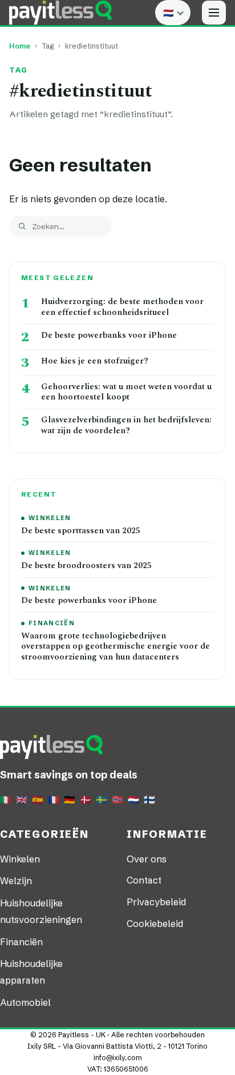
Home (19, 46)
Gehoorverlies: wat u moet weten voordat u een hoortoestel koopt (126, 392)
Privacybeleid (156, 902)
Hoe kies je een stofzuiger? (94, 361)
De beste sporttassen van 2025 (80, 531)
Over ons (147, 859)
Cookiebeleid (155, 923)
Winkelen (50, 518)
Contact (144, 880)
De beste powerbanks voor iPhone (109, 335)
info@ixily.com (118, 1057)
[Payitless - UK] (60, 13)
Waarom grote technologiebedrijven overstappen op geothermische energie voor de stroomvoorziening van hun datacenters (115, 647)
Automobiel (25, 1002)
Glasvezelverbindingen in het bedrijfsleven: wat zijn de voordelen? (126, 426)
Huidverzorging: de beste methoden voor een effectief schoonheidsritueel (122, 307)
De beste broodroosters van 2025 (86, 566)
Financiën (52, 623)
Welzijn (16, 880)
